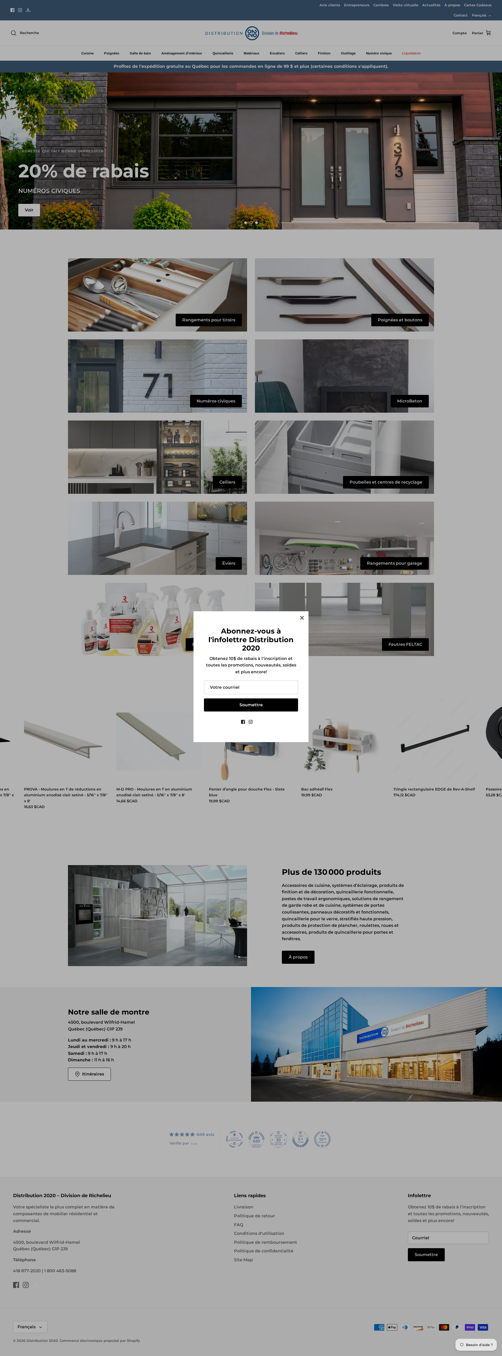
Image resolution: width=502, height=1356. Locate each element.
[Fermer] (302, 618)
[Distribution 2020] (258, 722)
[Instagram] (251, 722)
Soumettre (251, 704)
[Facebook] (243, 722)
